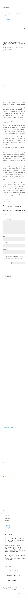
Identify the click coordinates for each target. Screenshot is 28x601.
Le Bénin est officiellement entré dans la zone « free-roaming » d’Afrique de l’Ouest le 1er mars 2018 (13, 290)
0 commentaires (8, 49)
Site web (5, 249)
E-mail (5, 243)
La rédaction (8, 47)
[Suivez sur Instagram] (10, 503)
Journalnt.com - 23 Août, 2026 (13, 14)
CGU (19, 594)
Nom (4, 236)
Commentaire (7, 219)
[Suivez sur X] (7, 9)
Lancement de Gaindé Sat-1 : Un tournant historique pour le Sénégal (15, 540)
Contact (7, 20)
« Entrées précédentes (8, 427)
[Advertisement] (14, 68)
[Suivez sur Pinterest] (13, 503)
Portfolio (8, 525)
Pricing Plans (9, 528)
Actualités (21, 47)
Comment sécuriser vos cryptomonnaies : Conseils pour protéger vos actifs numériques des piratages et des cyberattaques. (15, 548)
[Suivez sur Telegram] (16, 9)
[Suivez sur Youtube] (19, 9)
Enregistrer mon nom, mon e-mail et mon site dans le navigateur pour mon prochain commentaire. (13, 258)
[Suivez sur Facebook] (4, 9)
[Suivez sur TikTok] (13, 9)
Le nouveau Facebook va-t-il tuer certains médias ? (14, 323)
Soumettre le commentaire (18, 263)
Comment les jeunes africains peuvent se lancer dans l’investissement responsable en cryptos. (15, 557)
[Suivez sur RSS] (10, 9)
